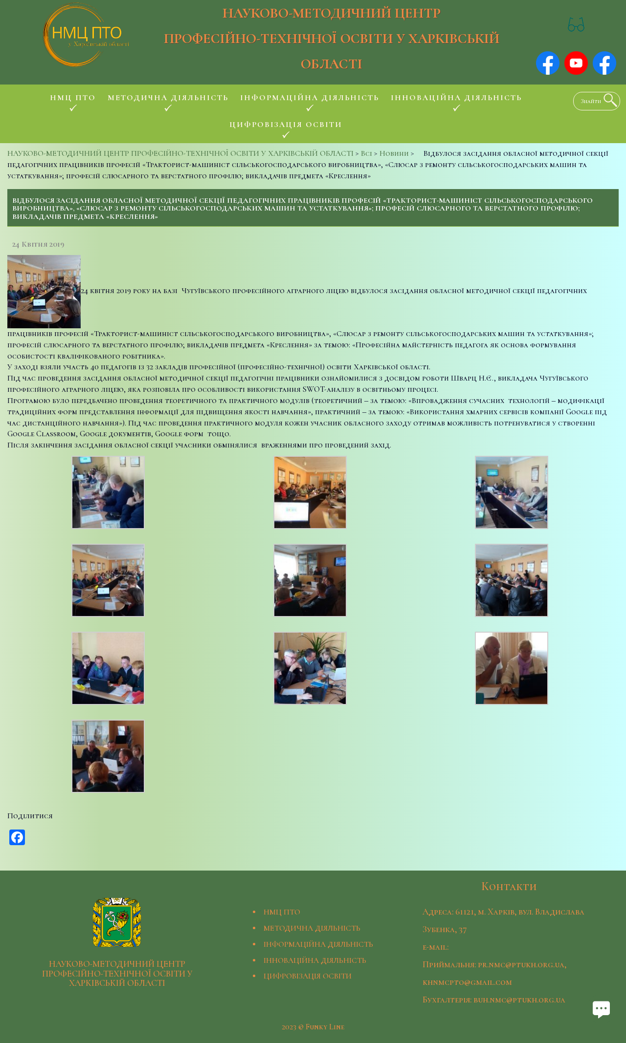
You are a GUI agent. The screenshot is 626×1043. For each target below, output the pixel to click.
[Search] (608, 100)
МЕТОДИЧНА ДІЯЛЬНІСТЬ (312, 928)
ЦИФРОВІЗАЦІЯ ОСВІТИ (308, 976)
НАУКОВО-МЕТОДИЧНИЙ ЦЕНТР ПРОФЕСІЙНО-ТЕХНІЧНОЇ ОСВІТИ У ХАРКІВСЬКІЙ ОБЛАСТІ (331, 38)
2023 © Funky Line (313, 1027)
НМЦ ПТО (282, 912)
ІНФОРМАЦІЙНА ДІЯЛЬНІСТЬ (318, 944)
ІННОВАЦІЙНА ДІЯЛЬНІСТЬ (315, 960)
